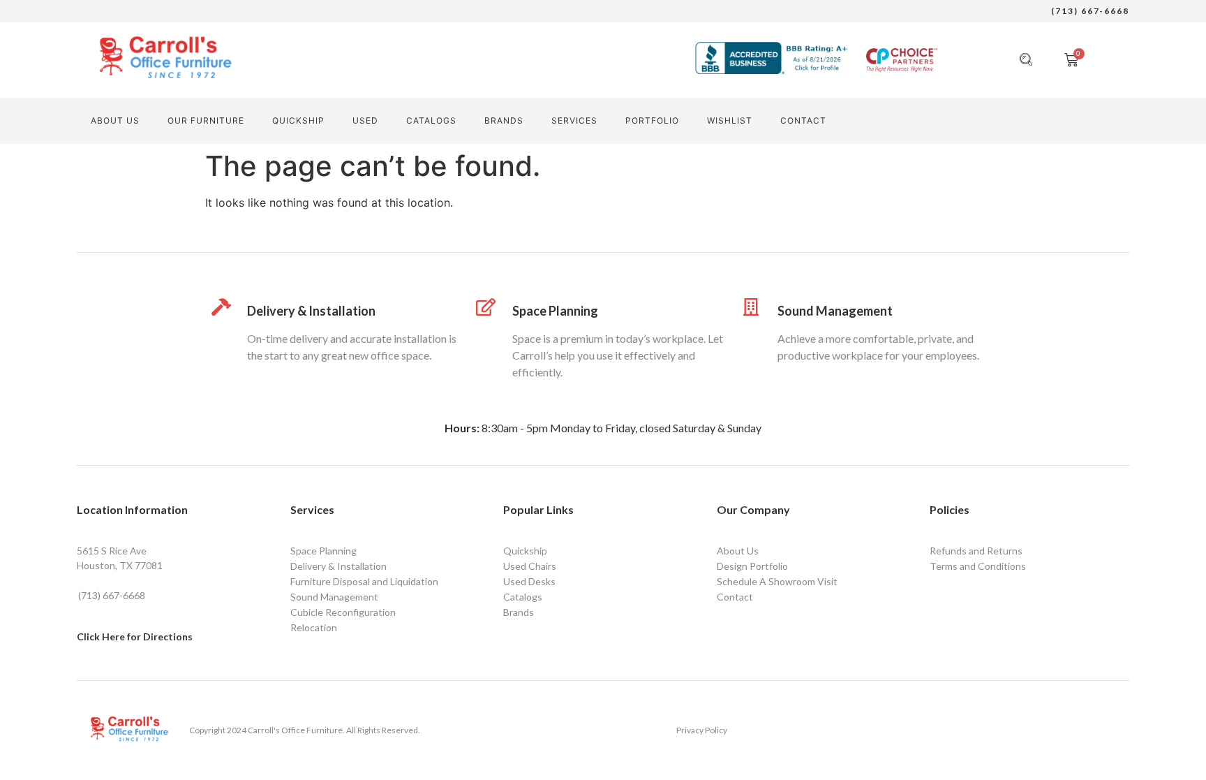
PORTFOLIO (652, 120)
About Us (115, 120)
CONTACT (803, 120)
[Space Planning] (486, 307)
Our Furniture (206, 120)
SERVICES (574, 120)
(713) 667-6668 (1090, 11)
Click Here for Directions (135, 636)
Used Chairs (529, 566)
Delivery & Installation (311, 310)
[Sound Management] (751, 307)
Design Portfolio (752, 566)
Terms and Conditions (978, 566)
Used (365, 120)
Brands (503, 120)
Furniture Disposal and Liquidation (364, 581)
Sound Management (835, 310)
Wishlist (729, 120)
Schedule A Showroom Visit (777, 581)
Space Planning (555, 310)
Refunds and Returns (976, 551)
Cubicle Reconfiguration (343, 612)
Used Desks (529, 581)
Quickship (298, 120)
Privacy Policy (701, 730)
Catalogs (431, 120)
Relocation (313, 627)
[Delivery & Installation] (221, 307)
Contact (735, 597)
